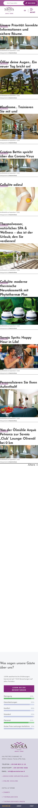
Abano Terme (9, 13)
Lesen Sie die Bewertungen (19, 689)
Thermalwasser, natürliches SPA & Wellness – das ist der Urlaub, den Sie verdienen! (16, 233)
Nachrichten (13, 53)
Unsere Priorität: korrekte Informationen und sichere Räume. (19, 30)
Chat (32, 806)
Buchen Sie (6, 806)
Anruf (19, 806)
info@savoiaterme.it (16, 771)
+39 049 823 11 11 (18, 764)
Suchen (31, 3)
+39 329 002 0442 (20, 768)
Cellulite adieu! (11, 185)
